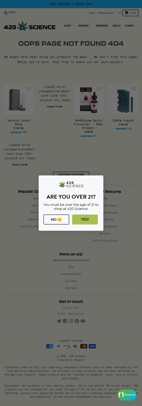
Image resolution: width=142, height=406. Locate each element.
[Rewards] (127, 394)
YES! (85, 219)
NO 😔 (56, 219)
